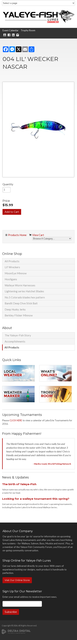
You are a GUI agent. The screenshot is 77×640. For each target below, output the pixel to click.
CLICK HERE (15, 420)
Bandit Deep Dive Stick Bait (21, 303)
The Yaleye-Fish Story (18, 335)
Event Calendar (10, 30)
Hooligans (11, 279)
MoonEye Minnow (16, 273)
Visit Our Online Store (17, 580)
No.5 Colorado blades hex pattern (25, 297)
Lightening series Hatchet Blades (24, 291)
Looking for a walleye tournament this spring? (35, 498)
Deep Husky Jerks (15, 309)
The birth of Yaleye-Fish (19, 484)
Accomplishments (15, 341)
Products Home (17, 235)
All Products (12, 261)
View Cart (38, 235)
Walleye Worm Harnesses (20, 285)
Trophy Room (28, 30)
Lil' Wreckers (12, 267)
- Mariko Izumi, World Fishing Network (52, 463)
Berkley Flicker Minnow (19, 315)
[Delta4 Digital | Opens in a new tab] (16, 631)
